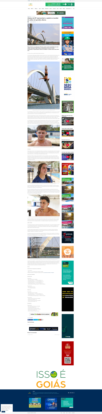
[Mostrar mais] (43, 319)
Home (29, 8)
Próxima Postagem (57, 334)
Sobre (67, 412)
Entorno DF (46, 8)
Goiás (40, 8)
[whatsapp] (69, 0)
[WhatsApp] (38, 319)
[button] (72, 8)
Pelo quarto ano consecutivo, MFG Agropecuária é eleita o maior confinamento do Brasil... (42, 0)
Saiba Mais (7, 410)
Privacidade (73, 412)
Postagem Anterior (30, 334)
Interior (51, 8)
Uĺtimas (36, 8)
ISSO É (32, 8)
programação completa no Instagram (49, 272)
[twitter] (70, 392)
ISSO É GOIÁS (34, 412)
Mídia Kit (70, 412)
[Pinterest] (40, 319)
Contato (64, 412)
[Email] (41, 319)
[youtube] (70, 0)
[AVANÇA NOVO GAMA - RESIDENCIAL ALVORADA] (68, 64)
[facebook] (68, 392)
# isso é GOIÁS (33, 16)
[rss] (74, 0)
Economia (54, 8)
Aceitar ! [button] (3, 411)
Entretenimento (68, 8)
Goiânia (43, 8)
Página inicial (29, 16)
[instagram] (74, 392)
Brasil (57, 8)
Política (64, 8)
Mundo (61, 8)
